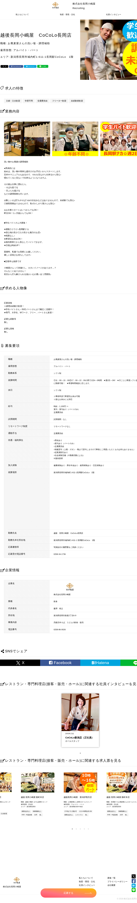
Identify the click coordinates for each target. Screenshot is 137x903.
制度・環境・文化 (67, 14)
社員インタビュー (113, 14)
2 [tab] (76, 829)
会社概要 (111, 885)
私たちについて (22, 14)
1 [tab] (80, 753)
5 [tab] (88, 829)
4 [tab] (84, 829)
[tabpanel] (80, 719)
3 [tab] (80, 829)
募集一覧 (111, 878)
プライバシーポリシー (117, 881)
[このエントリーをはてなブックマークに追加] (134, 886)
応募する (68, 893)
